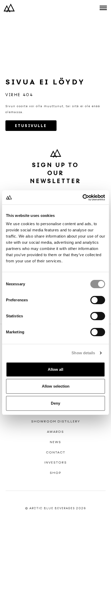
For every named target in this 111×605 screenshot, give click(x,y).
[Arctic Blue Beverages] (9, 8)
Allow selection (55, 386)
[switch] (97, 300)
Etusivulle (31, 125)
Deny (55, 403)
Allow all (55, 369)
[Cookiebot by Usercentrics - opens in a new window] (82, 197)
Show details (83, 353)
